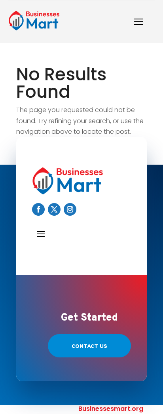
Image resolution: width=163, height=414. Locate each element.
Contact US (89, 346)
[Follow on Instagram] (70, 209)
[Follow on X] (54, 209)
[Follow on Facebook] (38, 209)
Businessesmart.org (110, 408)
